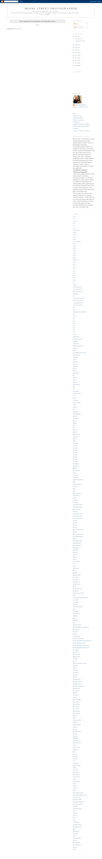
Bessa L (75, 371)
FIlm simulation (77, 493)
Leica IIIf (75, 600)
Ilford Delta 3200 (77, 541)
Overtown (75, 695)
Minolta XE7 (76, 657)
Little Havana (76, 613)
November (75, 672)
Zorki (74, 849)
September (76, 763)
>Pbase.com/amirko (78, 120)
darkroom (75, 412)
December (75, 418)
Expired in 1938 (80, 41)
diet (74, 427)
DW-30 (75, 439)
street (74, 790)
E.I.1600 (75, 448)
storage (75, 786)
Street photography (78, 793)
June (74, 566)
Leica (74, 595)
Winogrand (76, 831)
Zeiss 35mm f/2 (77, 845)
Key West (75, 577)
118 (74, 219)
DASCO (75, 416)
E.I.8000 (75, 461)
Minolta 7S (76, 652)
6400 (74, 323)
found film (75, 502)
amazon (75, 348)
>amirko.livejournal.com (79, 124)
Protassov (75, 736)
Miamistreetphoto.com (79, 643)
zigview (75, 847)
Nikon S (75, 668)
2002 (74, 246)
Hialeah (75, 532)
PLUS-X (75, 715)
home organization (78, 536)
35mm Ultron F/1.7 (78, 305)
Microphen (76, 650)
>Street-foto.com (77, 116)
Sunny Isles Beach (78, 804)
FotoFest (75, 500)
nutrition (75, 675)
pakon (74, 697)
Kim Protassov (77, 584)
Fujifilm (75, 520)
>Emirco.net (76, 122)
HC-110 (75, 527)
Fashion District (77, 484)
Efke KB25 (76, 464)
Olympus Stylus (77, 684)
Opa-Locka (76, 691)
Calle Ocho (76, 391)
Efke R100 (76, 466)
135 (74, 228)
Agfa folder (76, 343)
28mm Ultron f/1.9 (78, 291)
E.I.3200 (75, 452)
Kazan (74, 570)
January (75, 557)
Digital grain (76, 434)
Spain (74, 779)
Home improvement (78, 534)
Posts (76, 24)
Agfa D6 (75, 341)
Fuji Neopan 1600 (78, 514)
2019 (76, 47)
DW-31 (75, 441)
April (74, 350)
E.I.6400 (75, 457)
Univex (75, 815)
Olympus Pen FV (77, 681)
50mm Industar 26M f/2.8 (80, 312)
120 (74, 223)
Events (75, 473)
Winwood (75, 833)
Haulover (75, 525)
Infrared (75, 552)
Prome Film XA (77, 731)
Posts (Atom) (18, 29)
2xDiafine (75, 294)
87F (74, 332)
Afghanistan (76, 337)
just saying (76, 568)
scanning (75, 759)
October (79, 38)
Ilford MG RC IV (77, 545)
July (74, 563)
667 (74, 325)
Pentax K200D (77, 700)
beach (74, 368)
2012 (76, 60)
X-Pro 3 (75, 836)
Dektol (75, 421)
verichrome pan (77, 824)
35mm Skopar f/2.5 (78, 303)
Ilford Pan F (76, 548)
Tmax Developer (77, 808)
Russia (74, 754)
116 (74, 216)
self (74, 761)
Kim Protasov (76, 582)
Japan (74, 559)
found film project (77, 504)
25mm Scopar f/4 (77, 287)
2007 (74, 253)
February (75, 486)
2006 (74, 250)
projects (75, 729)
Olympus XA (76, 688)
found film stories (77, 507)
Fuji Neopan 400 (77, 516)
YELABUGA (76, 842)
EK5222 (75, 468)
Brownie (75, 382)
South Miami (76, 774)
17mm (74, 232)
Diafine (75, 423)
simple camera (77, 765)
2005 (74, 248)
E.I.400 (75, 455)
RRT (74, 752)
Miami (74, 634)
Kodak (74, 586)
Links (74, 609)
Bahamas (75, 364)
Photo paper (76, 706)
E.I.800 (75, 459)
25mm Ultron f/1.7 (78, 289)
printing (75, 727)
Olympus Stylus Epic (78, 686)
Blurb (74, 377)
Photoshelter (76, 713)
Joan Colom (76, 561)
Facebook (75, 477)
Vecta (74, 820)
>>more (47, 14)
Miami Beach (76, 636)
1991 (74, 244)
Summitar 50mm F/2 (78, 802)
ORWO (75, 693)
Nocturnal (75, 670)
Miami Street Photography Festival (82, 641)
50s (74, 314)
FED (74, 489)
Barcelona (75, 366)
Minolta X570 (77, 654)
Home (37, 25)
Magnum (75, 616)
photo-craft (76, 709)
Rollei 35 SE (76, 747)
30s (74, 296)
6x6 (74, 328)
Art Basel (75, 357)
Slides (74, 768)
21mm (74, 285)
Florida (75, 498)
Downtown (76, 436)
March (74, 618)
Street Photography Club (79, 795)
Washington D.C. (77, 827)
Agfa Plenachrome (78, 346)
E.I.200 (75, 450)
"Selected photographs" (80, 172)
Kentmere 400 (76, 575)
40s (74, 307)
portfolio (75, 722)
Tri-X (74, 811)
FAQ (74, 482)
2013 (76, 58)
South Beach (76, 772)
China (74, 398)
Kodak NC (76, 591)
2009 (74, 257)
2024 (76, 36)
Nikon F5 (75, 666)
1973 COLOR (76, 241)
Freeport (75, 511)
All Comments (79, 27)
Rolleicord (76, 749)
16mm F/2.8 (76, 230)
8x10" (74, 334)
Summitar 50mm (77, 799)
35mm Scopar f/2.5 (78, 300)
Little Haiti (76, 611)
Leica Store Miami (78, 607)
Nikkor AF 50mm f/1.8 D (79, 663)
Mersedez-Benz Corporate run (81, 627)
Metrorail (75, 631)
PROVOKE (76, 738)
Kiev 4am (75, 579)
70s (74, 330)
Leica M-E (76, 602)
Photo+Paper (76, 711)
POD (74, 718)
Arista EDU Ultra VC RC (79, 353)
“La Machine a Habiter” (80, 170)
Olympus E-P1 (77, 679)
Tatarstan (75, 806)
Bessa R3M (76, 373)
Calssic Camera (77, 393)
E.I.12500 (75, 443)
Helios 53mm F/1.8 (78, 529)
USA (74, 818)
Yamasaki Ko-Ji (77, 838)
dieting (75, 430)
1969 (74, 239)
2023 (76, 45)
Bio (74, 375)
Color (74, 405)
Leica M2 (75, 604)
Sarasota (75, 756)
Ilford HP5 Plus (77, 543)
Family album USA (78, 480)
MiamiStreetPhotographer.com (81, 645)
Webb (74, 829)
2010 (76, 65)
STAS (74, 784)
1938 (74, 235)
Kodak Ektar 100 (77, 588)
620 (74, 321)
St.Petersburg (76, 781)
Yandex (75, 840)
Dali (74, 409)
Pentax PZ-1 (76, 702)
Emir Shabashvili (80, 105)
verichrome (76, 822)
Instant (75, 554)
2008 (74, 255)
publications (76, 740)
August (75, 359)
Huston (75, 539)
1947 (74, 237)
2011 (76, 63)
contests (75, 407)
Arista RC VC (76, 355)
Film (74, 491)
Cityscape (75, 400)
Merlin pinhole (77, 625)
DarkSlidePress (77, 414)
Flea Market (76, 495)
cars (74, 396)
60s (74, 319)
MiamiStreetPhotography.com (81, 647)
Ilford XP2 (75, 550)
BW (74, 387)
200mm (75, 260)
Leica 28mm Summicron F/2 (80, 597)
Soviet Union (76, 777)
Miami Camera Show (78, 638)
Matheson (75, 620)
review (74, 745)
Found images (76, 509)
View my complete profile (81, 131)
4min (74, 309)
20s (74, 282)
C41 (74, 389)
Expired (75, 475)
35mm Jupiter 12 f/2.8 (79, 298)
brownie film (76, 384)
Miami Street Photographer (51, 8)
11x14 (74, 221)
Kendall (75, 573)
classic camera (77, 402)
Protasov (75, 734)
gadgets (75, 523)
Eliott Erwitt (76, 470)
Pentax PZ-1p (76, 704)
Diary (74, 425)
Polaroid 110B (77, 720)
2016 (76, 50)
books (74, 380)
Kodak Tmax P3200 (78, 593)
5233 (74, 316)
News (74, 661)
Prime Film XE (77, 725)
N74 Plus (75, 659)
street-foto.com (77, 797)
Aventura (75, 362)
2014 (76, 55)
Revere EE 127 (77, 743)
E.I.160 (75, 446)
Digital (75, 432)
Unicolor (75, 813)
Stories (75, 788)
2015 (76, 52)
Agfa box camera (77, 339)
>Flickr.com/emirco (78, 118)
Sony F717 (76, 770)
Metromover (76, 629)
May (74, 622)
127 (74, 226)
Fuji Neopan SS (77, 518)
